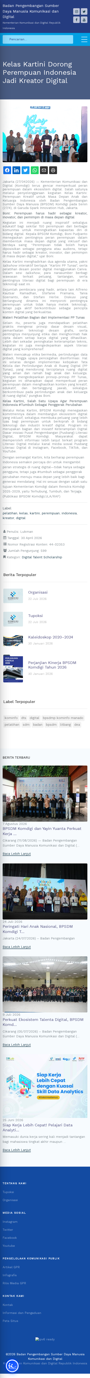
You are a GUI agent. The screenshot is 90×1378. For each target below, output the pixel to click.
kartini (35, 513)
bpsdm (51, 724)
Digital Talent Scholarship (42, 557)
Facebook (10, 1237)
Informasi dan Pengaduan (22, 1313)
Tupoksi (8, 1192)
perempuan (51, 513)
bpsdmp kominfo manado (63, 718)
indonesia (69, 513)
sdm (26, 724)
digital (21, 518)
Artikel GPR (11, 1267)
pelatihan (10, 513)
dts (23, 718)
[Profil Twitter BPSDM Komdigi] (84, 11)
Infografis (10, 1275)
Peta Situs (10, 1321)
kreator (8, 518)
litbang (65, 724)
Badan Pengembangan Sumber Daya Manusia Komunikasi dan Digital (32, 16)
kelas (23, 513)
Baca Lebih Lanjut (17, 853)
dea (77, 724)
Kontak (8, 1305)
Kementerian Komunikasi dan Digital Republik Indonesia (45, 1363)
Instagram (10, 1221)
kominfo (11, 718)
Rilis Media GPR (14, 1283)
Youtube (9, 1245)
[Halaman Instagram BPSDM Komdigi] (76, 11)
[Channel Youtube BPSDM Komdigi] (84, 19)
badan (37, 724)
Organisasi (10, 1200)
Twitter (8, 1229)
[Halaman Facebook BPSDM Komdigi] (76, 19)
